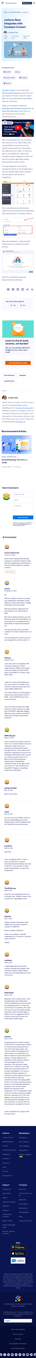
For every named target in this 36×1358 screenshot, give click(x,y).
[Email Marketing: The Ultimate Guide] (17, 444)
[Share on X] (8, 289)
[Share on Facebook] (13, 289)
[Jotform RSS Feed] (19, 1354)
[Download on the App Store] (18, 1253)
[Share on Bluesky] (27, 289)
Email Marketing (9, 375)
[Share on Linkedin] (18, 289)
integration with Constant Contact (14, 108)
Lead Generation (9, 381)
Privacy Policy (25, 524)
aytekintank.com (20, 422)
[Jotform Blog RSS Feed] (32, 289)
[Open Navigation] (34, 3)
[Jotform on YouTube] (27, 1354)
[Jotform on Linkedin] (8, 1354)
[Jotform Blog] (16, 1354)
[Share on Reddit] (23, 289)
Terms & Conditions (18, 1329)
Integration (22, 375)
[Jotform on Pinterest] (23, 1354)
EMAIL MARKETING (9, 457)
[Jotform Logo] (2, 3)
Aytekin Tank (14, 32)
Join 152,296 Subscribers (18, 363)
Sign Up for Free (27, 3)
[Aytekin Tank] (5, 32)
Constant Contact (8, 90)
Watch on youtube (9, 134)
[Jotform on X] (4, 1354)
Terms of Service (17, 525)
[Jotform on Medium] (12, 1354)
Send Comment (23, 517)
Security (18, 1339)
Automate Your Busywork (24, 408)
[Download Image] (31, 201)
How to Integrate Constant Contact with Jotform (20, 122)
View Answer (10, 572)
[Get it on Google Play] (18, 1247)
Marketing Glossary (11, 3)
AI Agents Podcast (16, 405)
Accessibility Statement (18, 1344)
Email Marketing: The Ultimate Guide (15, 461)
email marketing (14, 93)
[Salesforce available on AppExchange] (18, 1260)
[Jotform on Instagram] (31, 1354)
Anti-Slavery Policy (18, 1348)
